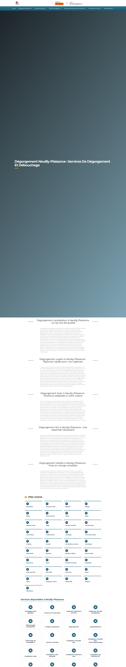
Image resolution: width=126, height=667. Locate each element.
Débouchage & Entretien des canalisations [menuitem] (74, 8)
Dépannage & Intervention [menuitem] (24, 8)
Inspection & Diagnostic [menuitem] (55, 8)
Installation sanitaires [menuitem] (40, 8)
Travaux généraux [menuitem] (108, 8)
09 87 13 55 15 (59, 3)
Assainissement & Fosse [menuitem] (94, 8)
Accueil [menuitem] (14, 8)
